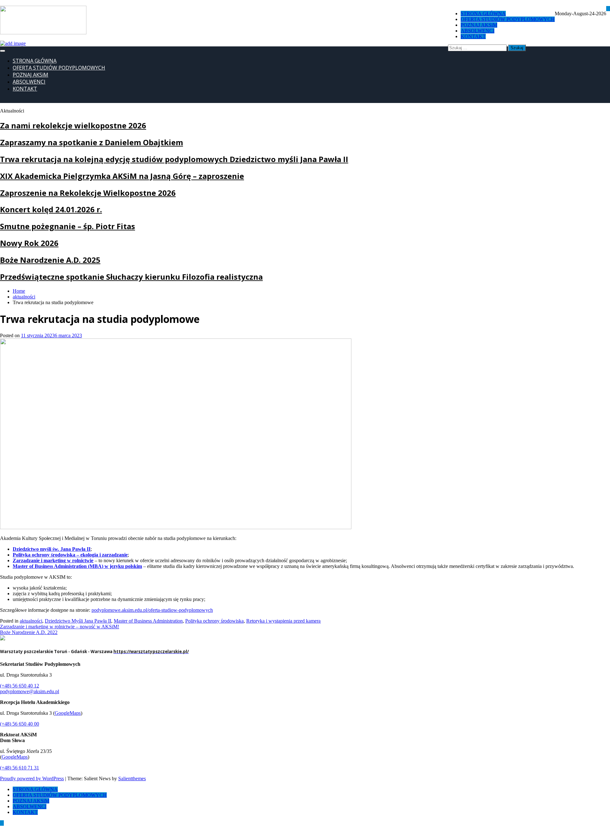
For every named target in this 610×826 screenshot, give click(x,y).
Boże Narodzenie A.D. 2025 (50, 260)
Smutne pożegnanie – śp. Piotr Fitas (67, 226)
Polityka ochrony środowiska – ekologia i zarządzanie (70, 554)
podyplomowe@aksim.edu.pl (29, 691)
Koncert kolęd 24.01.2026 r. (51, 209)
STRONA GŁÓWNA (35, 60)
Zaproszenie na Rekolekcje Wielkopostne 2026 (88, 193)
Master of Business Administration (148, 621)
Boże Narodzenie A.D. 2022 (29, 632)
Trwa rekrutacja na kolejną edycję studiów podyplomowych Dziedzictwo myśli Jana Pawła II (174, 159)
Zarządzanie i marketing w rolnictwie (53, 560)
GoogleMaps (68, 713)
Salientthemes (132, 778)
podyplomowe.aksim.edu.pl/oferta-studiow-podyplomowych (152, 610)
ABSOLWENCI (29, 81)
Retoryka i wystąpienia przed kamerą (283, 621)
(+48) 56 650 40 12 (19, 685)
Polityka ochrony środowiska (214, 621)
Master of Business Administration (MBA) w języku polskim (77, 566)
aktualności (31, 621)
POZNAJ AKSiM (30, 74)
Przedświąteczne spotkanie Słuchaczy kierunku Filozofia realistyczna (131, 276)
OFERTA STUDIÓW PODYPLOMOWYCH (59, 67)
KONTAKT (25, 88)
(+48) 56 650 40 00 (19, 724)
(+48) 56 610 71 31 (19, 767)
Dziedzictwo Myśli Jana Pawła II (78, 621)
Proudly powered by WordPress (32, 778)
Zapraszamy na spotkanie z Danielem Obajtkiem (91, 142)
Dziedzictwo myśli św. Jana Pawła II (52, 549)
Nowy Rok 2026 (29, 243)
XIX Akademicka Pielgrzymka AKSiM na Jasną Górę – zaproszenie (122, 176)
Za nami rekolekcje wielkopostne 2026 (73, 125)
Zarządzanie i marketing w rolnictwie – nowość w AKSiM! (59, 626)
